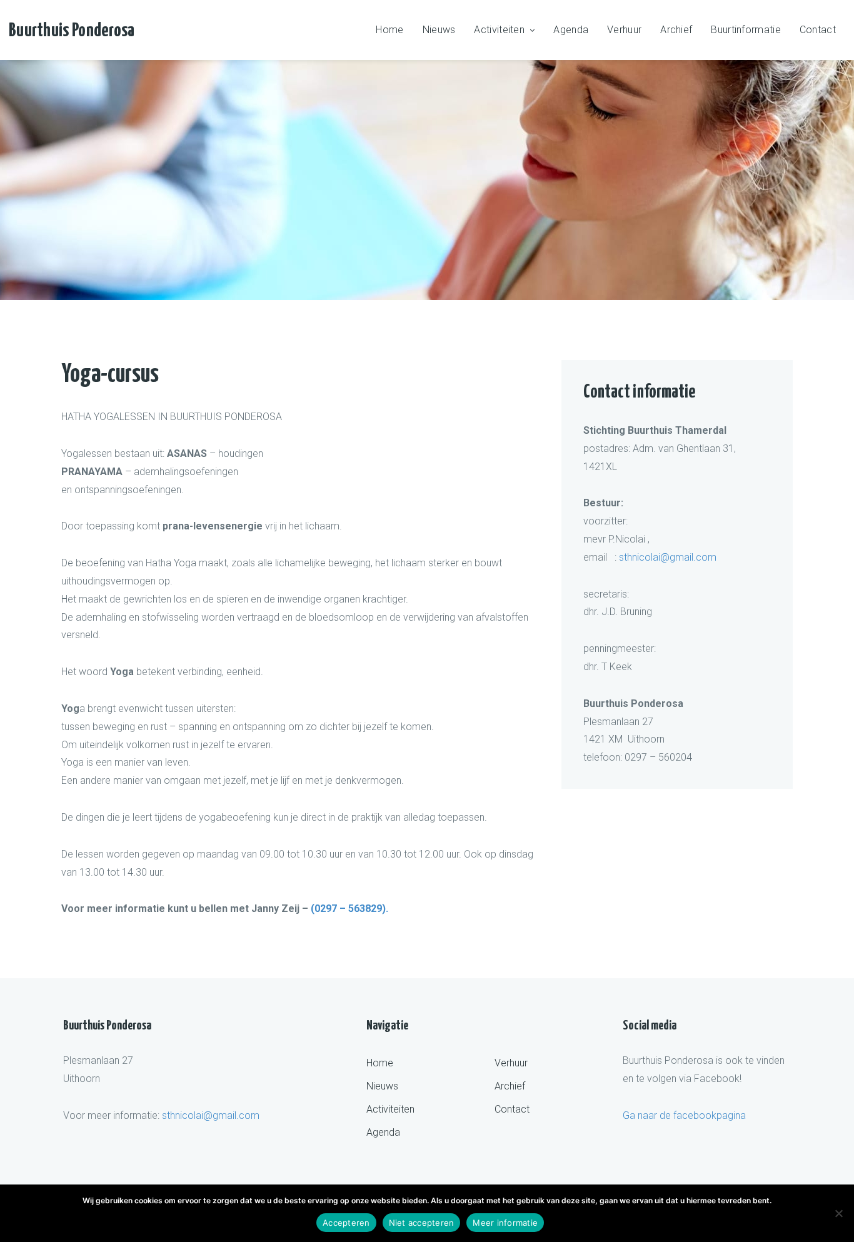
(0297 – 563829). (348, 908)
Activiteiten (499, 30)
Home (389, 30)
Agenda (570, 30)
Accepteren (346, 1223)
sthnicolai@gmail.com (667, 557)
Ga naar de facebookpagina (684, 1115)
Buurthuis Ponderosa (72, 30)
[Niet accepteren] (838, 1213)
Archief (676, 30)
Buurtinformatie (746, 30)
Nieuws (439, 30)
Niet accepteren (422, 1223)
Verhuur (624, 30)
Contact (818, 30)
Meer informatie (505, 1223)
